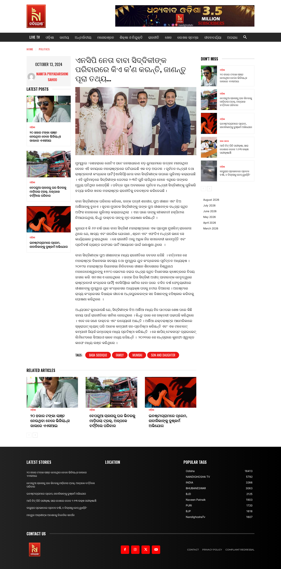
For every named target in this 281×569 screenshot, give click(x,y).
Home (30, 49)
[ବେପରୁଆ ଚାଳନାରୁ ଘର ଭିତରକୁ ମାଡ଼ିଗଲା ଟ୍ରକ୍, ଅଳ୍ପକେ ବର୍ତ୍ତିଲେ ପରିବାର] (49, 164)
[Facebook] (125, 549)
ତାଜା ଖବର (224, 141)
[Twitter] (145, 549)
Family (120, 355)
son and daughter (163, 355)
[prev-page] (29, 435)
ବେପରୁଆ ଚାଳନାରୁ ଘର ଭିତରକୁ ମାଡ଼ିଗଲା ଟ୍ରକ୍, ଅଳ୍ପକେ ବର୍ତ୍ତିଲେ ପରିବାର (48, 191)
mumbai (137, 355)
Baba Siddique (98, 355)
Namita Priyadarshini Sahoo (52, 76)
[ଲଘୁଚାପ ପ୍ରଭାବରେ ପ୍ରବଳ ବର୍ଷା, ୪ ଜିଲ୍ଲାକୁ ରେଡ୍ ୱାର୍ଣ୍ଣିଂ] (209, 171)
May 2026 (209, 216)
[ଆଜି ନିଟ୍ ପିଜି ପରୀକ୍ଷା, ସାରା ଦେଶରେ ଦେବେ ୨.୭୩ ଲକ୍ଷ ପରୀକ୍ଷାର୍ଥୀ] (209, 147)
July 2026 (209, 205)
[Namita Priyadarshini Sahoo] (31, 77)
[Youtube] (156, 549)
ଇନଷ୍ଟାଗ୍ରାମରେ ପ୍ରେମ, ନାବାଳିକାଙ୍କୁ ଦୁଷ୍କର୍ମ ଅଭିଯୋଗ (49, 244)
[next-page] (35, 435)
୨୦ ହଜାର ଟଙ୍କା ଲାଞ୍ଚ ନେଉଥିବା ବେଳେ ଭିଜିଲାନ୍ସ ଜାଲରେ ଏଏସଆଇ (45, 136)
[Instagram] (135, 549)
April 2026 (209, 222)
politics (44, 49)
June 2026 (210, 211)
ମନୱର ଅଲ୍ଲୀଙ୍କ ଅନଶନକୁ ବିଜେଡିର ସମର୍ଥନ (51, 515)
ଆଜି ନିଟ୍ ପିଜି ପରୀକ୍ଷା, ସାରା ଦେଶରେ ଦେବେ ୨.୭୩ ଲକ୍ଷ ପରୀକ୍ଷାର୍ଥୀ (234, 148)
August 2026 (211, 199)
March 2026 (210, 228)
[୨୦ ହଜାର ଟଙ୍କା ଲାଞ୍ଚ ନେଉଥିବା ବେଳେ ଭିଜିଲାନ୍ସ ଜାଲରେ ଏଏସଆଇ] (49, 109)
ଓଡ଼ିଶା (32, 127)
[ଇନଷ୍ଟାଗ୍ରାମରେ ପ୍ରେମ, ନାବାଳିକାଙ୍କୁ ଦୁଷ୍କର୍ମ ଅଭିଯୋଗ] (49, 219)
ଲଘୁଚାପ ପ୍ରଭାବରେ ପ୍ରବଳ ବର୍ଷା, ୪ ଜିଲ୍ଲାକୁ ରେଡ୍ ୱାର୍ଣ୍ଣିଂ (235, 172)
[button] (245, 37)
